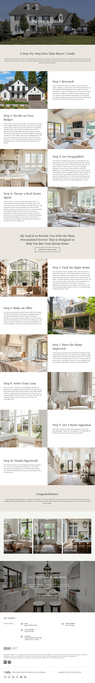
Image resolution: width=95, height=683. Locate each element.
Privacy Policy (76, 672)
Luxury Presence (40, 672)
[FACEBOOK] (5, 677)
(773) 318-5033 (69, 625)
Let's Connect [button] (47, 596)
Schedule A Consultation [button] (47, 249)
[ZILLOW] (25, 677)
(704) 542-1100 (28, 631)
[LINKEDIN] (13, 677)
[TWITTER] (17, 677)
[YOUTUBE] (21, 677)
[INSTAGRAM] (9, 677)
